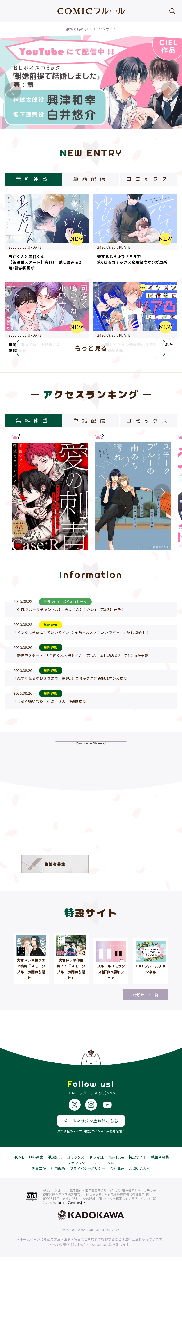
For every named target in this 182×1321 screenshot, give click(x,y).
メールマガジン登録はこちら (91, 1121)
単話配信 (55, 1157)
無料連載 (36, 1157)
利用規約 (58, 1168)
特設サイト (137, 1157)
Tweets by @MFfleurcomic (91, 743)
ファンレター (78, 1162)
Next (169, 90)
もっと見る (91, 347)
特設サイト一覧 (145, 994)
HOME (18, 1157)
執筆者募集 (160, 1157)
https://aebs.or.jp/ (71, 1203)
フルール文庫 (104, 1162)
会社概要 (117, 1168)
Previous (13, 90)
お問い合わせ (139, 1168)
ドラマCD (97, 1157)
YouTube (116, 1157)
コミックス (75, 1157)
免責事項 (39, 1168)
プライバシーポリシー (87, 1168)
